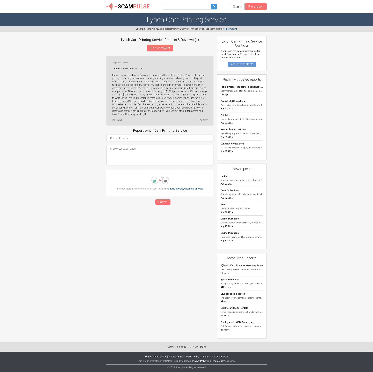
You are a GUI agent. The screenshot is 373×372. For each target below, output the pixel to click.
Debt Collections (230, 190)
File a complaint (160, 48)
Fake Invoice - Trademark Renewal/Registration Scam (242, 86)
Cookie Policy (192, 356)
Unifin (224, 176)
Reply (205, 120)
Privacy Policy (175, 356)
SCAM (134, 6)
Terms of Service (220, 361)
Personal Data (208, 356)
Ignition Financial (230, 279)
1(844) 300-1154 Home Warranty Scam (242, 265)
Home (148, 356)
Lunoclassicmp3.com (232, 143)
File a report (256, 6)
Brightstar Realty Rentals (234, 308)
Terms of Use (160, 356)
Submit (162, 202)
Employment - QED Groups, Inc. (237, 322)
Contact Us (222, 356)
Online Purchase (230, 218)
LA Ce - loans (198, 346)
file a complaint (230, 29)
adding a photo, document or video (185, 189)
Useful (119, 120)
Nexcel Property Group (233, 129)
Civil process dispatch (233, 293)
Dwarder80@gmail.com (233, 101)
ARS (223, 204)
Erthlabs (225, 115)
